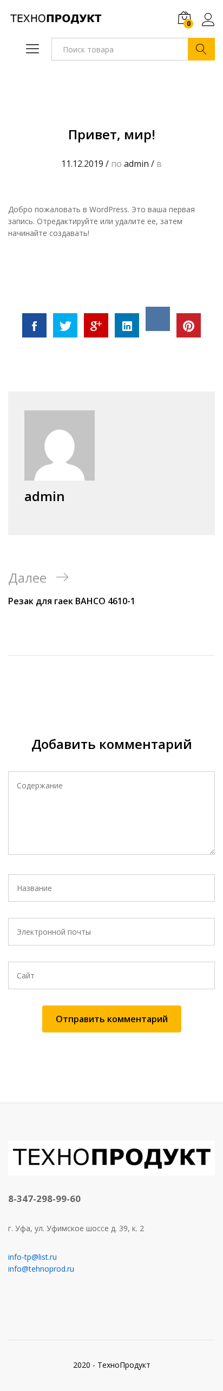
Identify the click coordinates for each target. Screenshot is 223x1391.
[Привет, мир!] (34, 325)
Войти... (208, 26)
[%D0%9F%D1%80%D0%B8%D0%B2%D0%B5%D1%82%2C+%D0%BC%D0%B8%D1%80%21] (65, 325)
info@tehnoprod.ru (41, 1269)
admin (136, 164)
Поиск (201, 49)
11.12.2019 (82, 164)
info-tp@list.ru (32, 1257)
